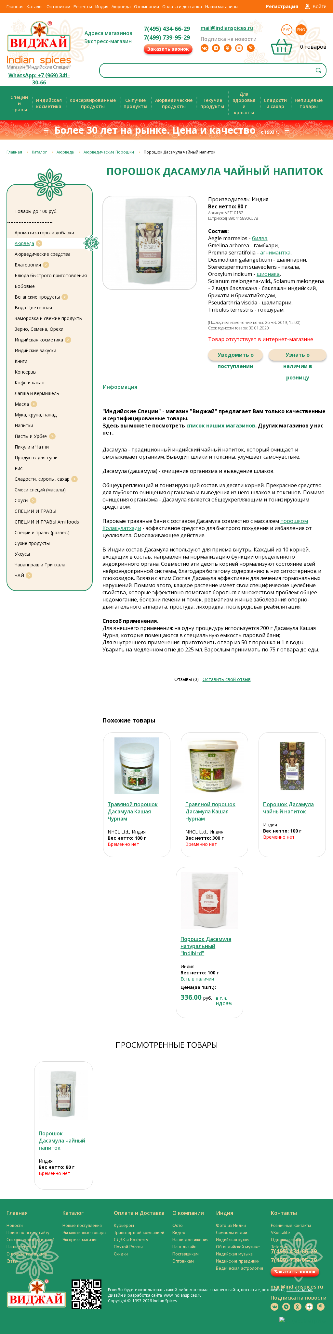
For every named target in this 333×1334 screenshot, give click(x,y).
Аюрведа (121, 6)
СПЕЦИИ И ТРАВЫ (35, 511)
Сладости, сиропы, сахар (42, 479)
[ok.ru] (228, 48)
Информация (119, 386)
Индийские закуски (35, 350)
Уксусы (22, 554)
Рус (286, 29)
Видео (178, 1232)
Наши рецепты (21, 1247)
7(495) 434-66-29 (167, 28)
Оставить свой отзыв (227, 679)
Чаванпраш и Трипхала (40, 565)
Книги (21, 361)
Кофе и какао (30, 382)
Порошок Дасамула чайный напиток (288, 808)
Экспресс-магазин (108, 41)
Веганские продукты (37, 297)
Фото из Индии (231, 1225)
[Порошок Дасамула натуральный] (209, 900)
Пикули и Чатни (32, 447)
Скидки (121, 1254)
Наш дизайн (184, 1247)
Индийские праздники (238, 1261)
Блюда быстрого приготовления (51, 275)
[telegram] (216, 48)
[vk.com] (204, 48)
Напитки (24, 425)
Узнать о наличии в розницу (297, 356)
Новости (15, 1225)
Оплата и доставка (182, 6)
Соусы (21, 500)
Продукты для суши (36, 457)
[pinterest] (251, 48)
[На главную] (39, 51)
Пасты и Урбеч (31, 436)
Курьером (124, 1225)
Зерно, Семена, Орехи (39, 329)
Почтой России (128, 1247)
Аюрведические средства (43, 254)
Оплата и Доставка (139, 1213)
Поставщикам (185, 1254)
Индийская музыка (234, 1254)
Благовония (28, 265)
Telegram (280, 1247)
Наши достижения (190, 1239)
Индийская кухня (232, 1239)
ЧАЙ (19, 575)
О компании (146, 6)
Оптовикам (58, 6)
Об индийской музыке (238, 1247)
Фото (177, 1225)
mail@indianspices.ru (227, 27)
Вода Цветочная (33, 307)
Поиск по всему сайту (28, 1232)
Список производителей (31, 1239)
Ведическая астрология (239, 1268)
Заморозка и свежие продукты (49, 318)
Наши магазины (221, 6)
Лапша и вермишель (37, 393)
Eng (301, 29)
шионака (268, 274)
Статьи (13, 1261)
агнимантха (275, 252)
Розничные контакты (291, 1225)
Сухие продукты (32, 543)
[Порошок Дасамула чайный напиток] (292, 765)
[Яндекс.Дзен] (239, 48)
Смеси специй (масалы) (40, 490)
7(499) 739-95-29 (167, 37)
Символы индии (231, 1232)
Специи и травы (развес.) (42, 532)
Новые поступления (82, 1225)
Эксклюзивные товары (84, 1232)
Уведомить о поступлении (236, 356)
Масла (22, 404)
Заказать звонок (168, 49)
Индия (101, 6)
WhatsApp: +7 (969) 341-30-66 (39, 79)
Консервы (25, 372)
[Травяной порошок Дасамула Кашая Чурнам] (137, 765)
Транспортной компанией (139, 1232)
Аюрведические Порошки (109, 152)
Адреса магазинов (108, 33)
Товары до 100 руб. (36, 211)
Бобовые (25, 286)
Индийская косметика (39, 340)
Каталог (35, 6)
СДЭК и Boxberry (131, 1239)
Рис (18, 468)
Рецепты (82, 6)
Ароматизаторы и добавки (44, 232)
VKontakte (280, 1232)
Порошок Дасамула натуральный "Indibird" (205, 946)
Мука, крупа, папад (36, 415)
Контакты (284, 1213)
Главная (15, 6)
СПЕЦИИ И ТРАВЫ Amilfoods (47, 522)
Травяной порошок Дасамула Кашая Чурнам (133, 811)
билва (259, 238)
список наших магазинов (220, 425)
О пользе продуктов (27, 1254)
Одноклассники (286, 1239)
